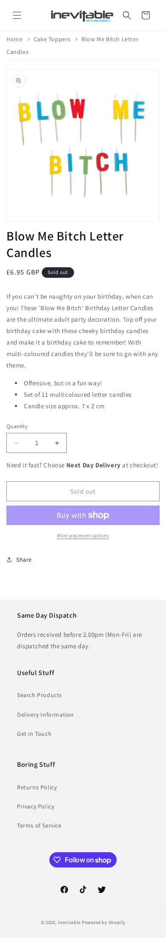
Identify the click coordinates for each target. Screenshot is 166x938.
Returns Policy (37, 787)
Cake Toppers (52, 39)
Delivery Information (45, 714)
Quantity (17, 426)
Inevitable (69, 922)
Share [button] (24, 559)
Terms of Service (39, 825)
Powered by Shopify (104, 922)
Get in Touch (34, 733)
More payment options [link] (83, 535)
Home (14, 39)
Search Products (39, 695)
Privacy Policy (35, 806)
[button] (17, 15)
